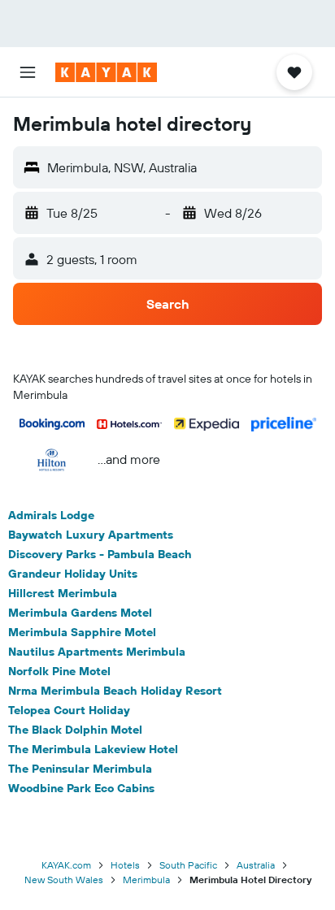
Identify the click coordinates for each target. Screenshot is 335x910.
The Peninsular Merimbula (80, 768)
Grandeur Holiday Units (72, 573)
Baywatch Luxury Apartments (90, 534)
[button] (28, 72)
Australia (256, 865)
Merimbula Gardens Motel (80, 612)
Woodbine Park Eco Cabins (81, 788)
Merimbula (146, 879)
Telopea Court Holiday (69, 710)
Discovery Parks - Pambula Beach (100, 554)
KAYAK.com (66, 865)
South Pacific (188, 865)
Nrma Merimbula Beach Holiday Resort (115, 690)
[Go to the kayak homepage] (106, 72)
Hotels (125, 865)
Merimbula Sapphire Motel (82, 632)
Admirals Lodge (51, 515)
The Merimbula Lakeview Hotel (93, 749)
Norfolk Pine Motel (59, 671)
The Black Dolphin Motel (75, 729)
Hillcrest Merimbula (62, 593)
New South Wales (63, 879)
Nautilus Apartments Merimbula (96, 651)
